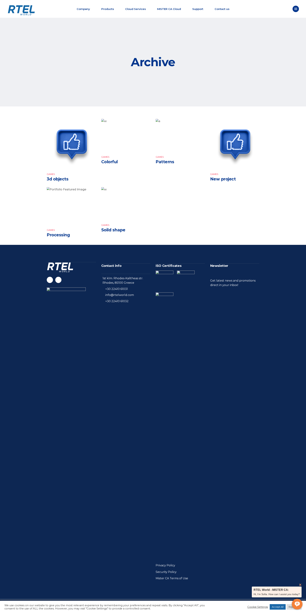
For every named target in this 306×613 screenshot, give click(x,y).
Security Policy (166, 572)
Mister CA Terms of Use (172, 578)
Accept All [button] (278, 606)
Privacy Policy (165, 565)
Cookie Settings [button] (257, 607)
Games (51, 174)
